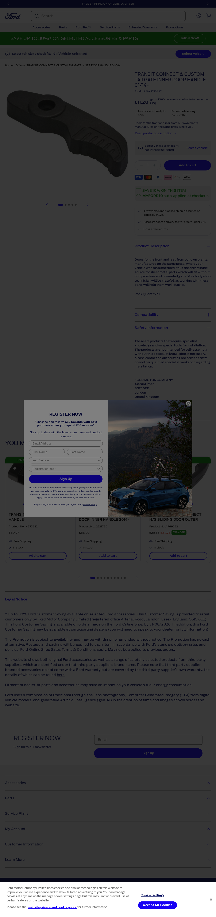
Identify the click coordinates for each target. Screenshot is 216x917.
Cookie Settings (152, 895)
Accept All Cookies (157, 905)
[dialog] (108, 899)
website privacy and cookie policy (52, 907)
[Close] (211, 899)
